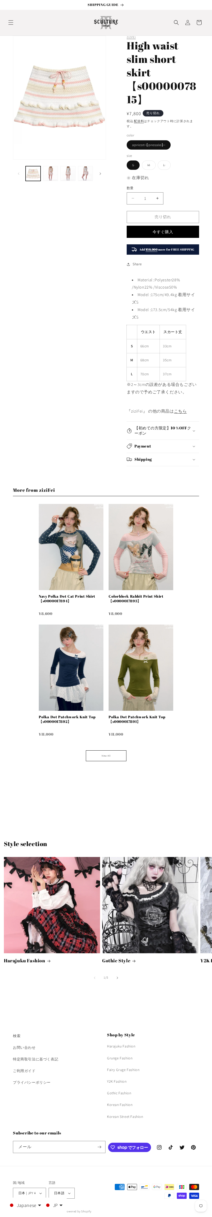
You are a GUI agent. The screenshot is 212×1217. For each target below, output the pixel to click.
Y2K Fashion (117, 1081)
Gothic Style (116, 961)
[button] (11, 22)
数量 (130, 188)
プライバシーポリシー (32, 1082)
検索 (16, 1035)
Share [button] (137, 264)
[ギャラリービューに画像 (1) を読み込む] (33, 173)
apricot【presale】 (150, 146)
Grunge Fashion (119, 1058)
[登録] (99, 1147)
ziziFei (131, 37)
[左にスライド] (18, 173)
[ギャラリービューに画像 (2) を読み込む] (50, 173)
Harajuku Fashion (24, 961)
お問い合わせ (24, 1047)
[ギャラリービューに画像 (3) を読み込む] (67, 173)
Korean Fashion (119, 1104)
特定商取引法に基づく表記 (35, 1059)
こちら (180, 411)
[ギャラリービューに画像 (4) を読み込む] (85, 173)
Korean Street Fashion (125, 1116)
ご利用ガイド (24, 1070)
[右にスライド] (100, 173)
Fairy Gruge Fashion (123, 1069)
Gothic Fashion (119, 1093)
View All (106, 755)
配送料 (139, 121)
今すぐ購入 (163, 231)
